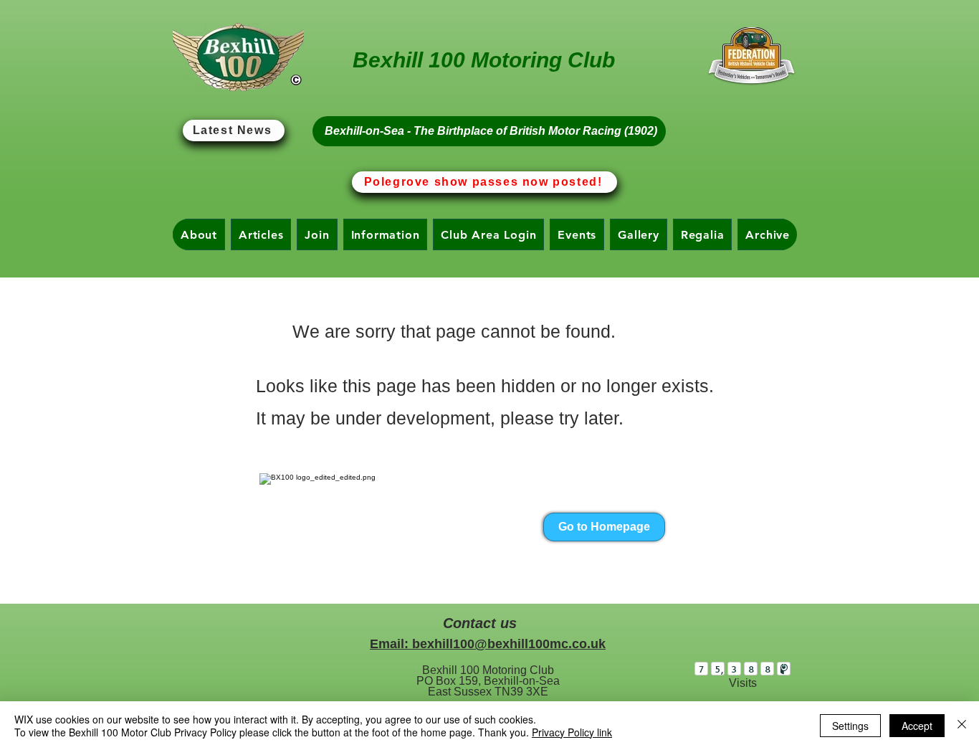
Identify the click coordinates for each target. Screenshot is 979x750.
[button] (199, 234)
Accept (917, 725)
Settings (850, 725)
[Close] (961, 726)
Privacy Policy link (572, 732)
